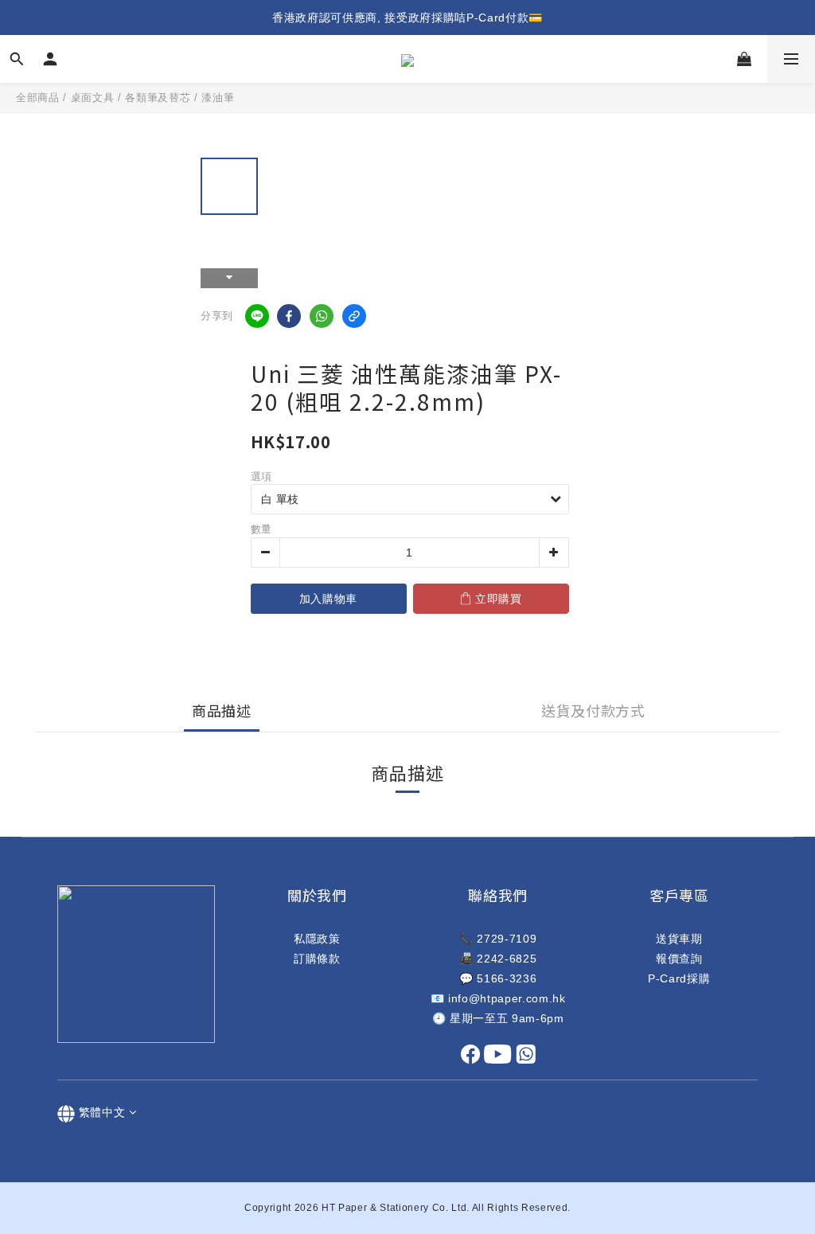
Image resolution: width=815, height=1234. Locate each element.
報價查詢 (679, 958)
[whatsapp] (321, 316)
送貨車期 (679, 938)
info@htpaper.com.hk (507, 998)
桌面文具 (93, 97)
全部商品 (38, 97)
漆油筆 (217, 97)
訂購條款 (317, 958)
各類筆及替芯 (157, 97)
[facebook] (289, 316)
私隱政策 (317, 938)
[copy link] (354, 316)
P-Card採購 (679, 978)
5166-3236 (506, 978)
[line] (257, 316)
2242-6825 (506, 958)
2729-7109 (506, 938)
